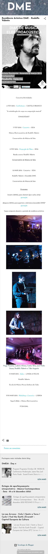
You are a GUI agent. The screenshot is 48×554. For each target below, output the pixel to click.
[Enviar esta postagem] (7, 441)
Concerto (26, 127)
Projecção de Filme (26, 149)
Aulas (22, 374)
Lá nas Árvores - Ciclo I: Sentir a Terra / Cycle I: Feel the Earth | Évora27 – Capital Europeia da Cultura (21, 517)
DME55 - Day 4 (9, 464)
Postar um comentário (12, 448)
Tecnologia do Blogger (25, 545)
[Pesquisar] (45, 4)
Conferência (20, 106)
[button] (45, 19)
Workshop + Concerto (26, 396)
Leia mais (42, 479)
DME (19, 7)
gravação (24, 197)
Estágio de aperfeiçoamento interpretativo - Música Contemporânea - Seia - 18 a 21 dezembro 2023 (21, 489)
